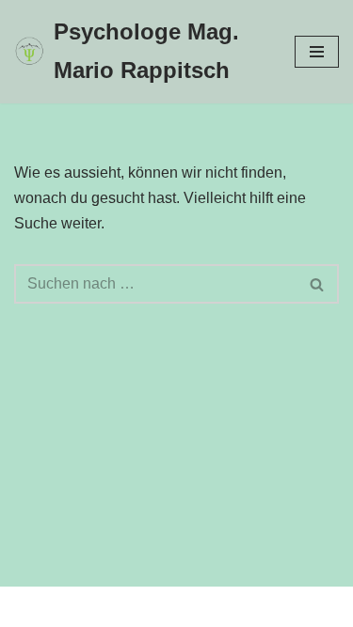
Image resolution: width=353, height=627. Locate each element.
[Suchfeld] (318, 284)
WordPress (253, 607)
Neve (82, 607)
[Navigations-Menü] (317, 52)
